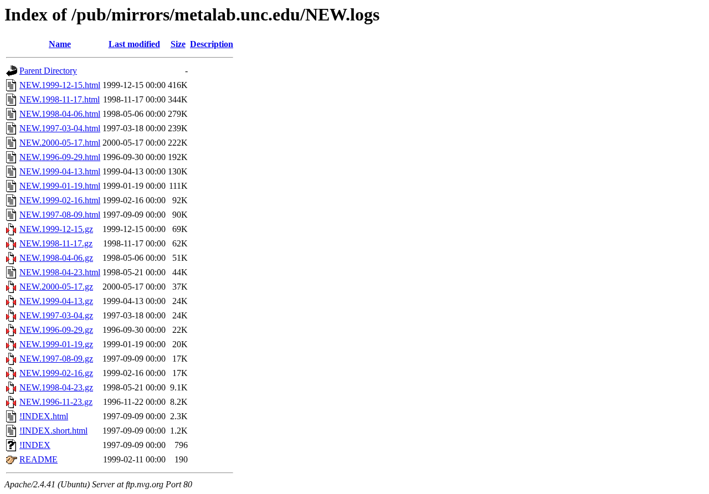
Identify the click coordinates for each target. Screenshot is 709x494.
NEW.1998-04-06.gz (56, 258)
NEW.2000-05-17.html (59, 142)
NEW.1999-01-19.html (59, 186)
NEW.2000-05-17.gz (56, 286)
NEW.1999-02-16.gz (56, 373)
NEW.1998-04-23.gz (56, 387)
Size (178, 44)
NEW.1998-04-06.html (59, 114)
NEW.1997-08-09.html (59, 214)
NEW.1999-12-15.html (59, 85)
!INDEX (34, 445)
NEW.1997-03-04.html (59, 128)
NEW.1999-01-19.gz (56, 344)
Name (60, 44)
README (38, 459)
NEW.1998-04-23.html (59, 272)
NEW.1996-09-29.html (59, 157)
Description (211, 44)
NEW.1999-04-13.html (59, 171)
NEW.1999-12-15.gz (56, 229)
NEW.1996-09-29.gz (56, 330)
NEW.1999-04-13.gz (56, 301)
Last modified (134, 44)
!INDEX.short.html (53, 430)
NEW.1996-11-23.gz (56, 401)
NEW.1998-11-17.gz (56, 243)
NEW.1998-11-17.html (59, 99)
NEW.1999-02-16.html (59, 200)
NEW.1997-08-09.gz (56, 358)
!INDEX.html (43, 416)
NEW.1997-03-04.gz (56, 315)
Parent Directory (48, 70)
